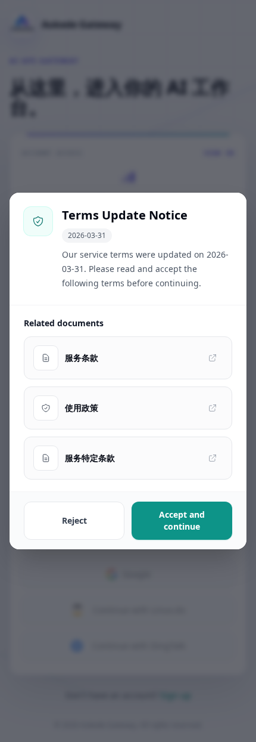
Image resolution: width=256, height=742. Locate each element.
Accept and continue (182, 520)
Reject (74, 520)
